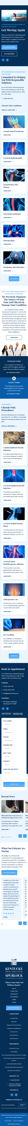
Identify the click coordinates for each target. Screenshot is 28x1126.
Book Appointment (9, 47)
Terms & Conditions (18, 1120)
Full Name (7, 721)
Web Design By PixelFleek (14, 1124)
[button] (20, 836)
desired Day (8, 745)
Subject (6, 761)
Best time (7, 753)
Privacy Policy (8, 1120)
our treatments (9, 54)
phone (6, 737)
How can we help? (11, 769)
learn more (14, 337)
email (6, 729)
